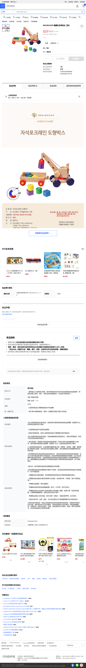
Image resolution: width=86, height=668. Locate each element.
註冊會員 (70, 2)
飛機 (33, 578)
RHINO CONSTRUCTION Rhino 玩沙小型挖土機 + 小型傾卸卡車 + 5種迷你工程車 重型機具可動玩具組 (32, 609)
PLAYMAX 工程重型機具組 (11, 630)
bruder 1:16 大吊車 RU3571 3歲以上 (14, 601)
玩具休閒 (11, 21)
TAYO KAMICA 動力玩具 (10, 619)
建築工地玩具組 (8, 624)
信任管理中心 (50, 642)
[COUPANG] (9, 657)
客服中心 (76, 2)
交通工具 (26, 21)
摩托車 (23, 578)
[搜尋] (82, 12)
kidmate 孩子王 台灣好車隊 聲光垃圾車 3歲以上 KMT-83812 (20, 611)
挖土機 (4, 588)
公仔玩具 (18, 21)
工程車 (18, 588)
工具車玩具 (11, 588)
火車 (28, 578)
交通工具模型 (53, 578)
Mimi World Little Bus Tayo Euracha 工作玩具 (16, 606)
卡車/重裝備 (34, 21)
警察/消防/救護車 (14, 578)
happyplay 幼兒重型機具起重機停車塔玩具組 (16, 614)
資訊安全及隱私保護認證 (39, 645)
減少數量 (51, 58)
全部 (3, 12)
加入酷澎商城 (53, 645)
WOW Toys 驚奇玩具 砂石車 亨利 (13, 617)
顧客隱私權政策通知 (7, 645)
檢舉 (74, 371)
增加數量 (51, 60)
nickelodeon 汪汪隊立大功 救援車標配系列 (16, 598)
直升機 (38, 578)
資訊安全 (26, 645)
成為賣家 (82, 2)
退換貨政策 (41, 642)
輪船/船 (45, 578)
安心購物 (18, 645)
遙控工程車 (26, 588)
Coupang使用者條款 (29, 642)
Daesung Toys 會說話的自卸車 (12, 622)
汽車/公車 (4, 578)
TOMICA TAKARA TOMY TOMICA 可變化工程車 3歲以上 (19, 627)
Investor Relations (15, 642)
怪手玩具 (33, 588)
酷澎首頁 (4, 21)
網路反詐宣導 (5, 648)
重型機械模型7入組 (9, 632)
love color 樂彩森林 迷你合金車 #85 (14, 603)
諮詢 (76, 338)
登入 (66, 2)
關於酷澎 (4, 642)
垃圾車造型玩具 (8, 635)
